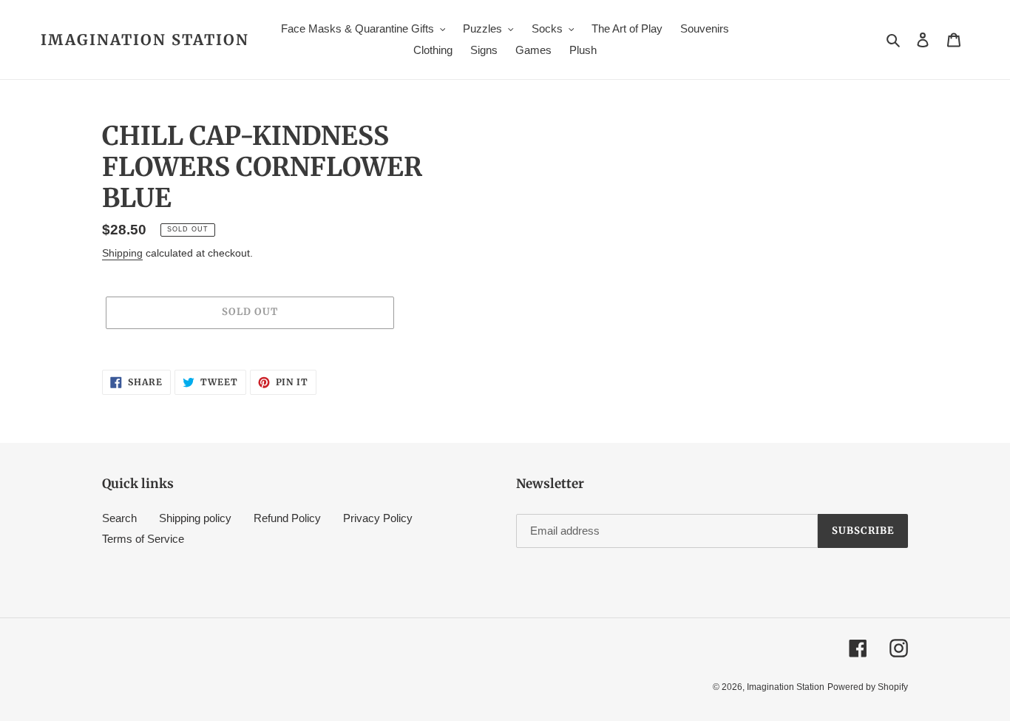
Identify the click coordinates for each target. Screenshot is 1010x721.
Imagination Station (145, 40)
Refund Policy (287, 518)
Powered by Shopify (867, 687)
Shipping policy (195, 518)
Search (119, 518)
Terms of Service (143, 538)
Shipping (122, 253)
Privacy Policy (378, 518)
